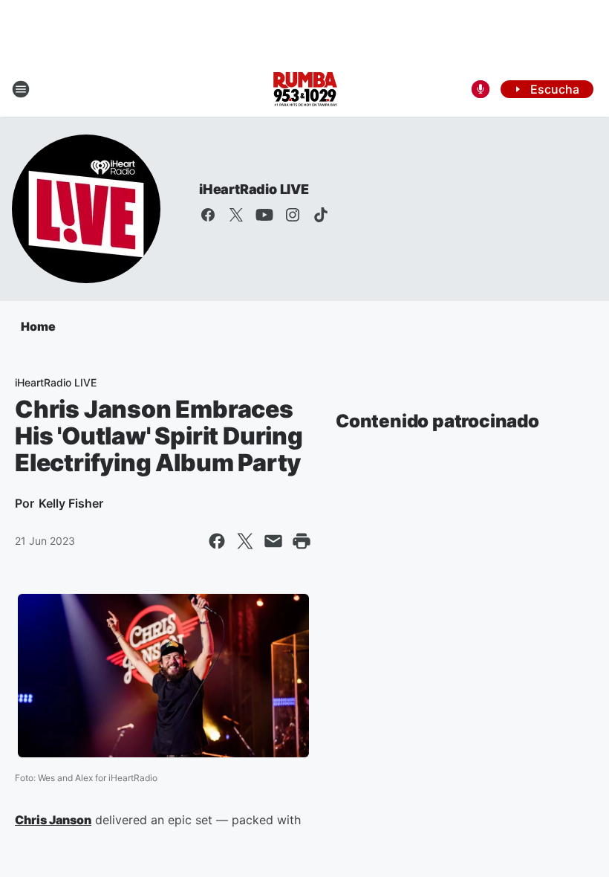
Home (38, 326)
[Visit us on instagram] (293, 215)
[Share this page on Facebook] (216, 541)
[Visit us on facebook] (208, 215)
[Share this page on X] (245, 541)
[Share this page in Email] (273, 541)
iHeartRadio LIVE (254, 189)
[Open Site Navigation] (21, 89)
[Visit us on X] (236, 215)
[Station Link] (305, 89)
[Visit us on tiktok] (321, 215)
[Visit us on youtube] (264, 215)
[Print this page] (301, 541)
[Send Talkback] (480, 89)
